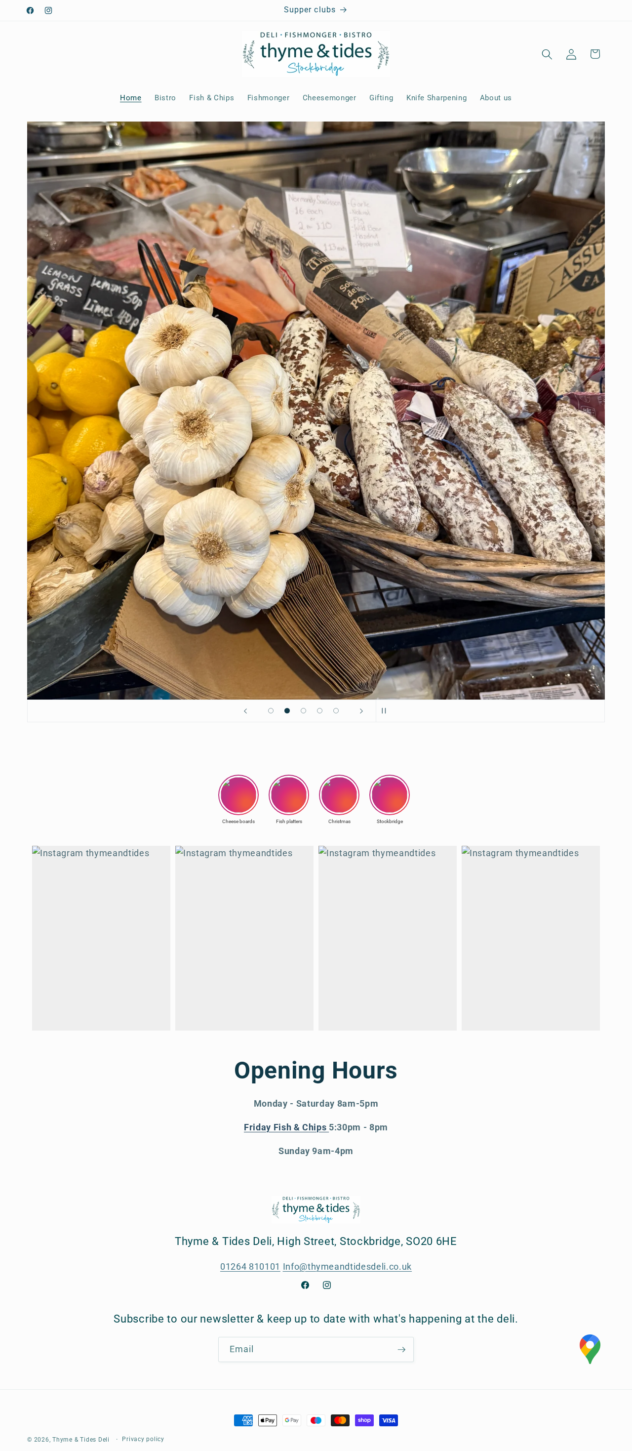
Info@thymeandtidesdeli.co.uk (347, 1267)
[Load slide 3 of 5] (303, 711)
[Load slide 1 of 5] (271, 711)
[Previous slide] (245, 711)
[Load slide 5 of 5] (336, 711)
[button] (547, 54)
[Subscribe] (401, 1350)
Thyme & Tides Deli (81, 1439)
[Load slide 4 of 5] (320, 711)
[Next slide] (361, 711)
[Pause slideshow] (386, 711)
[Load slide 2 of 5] (287, 711)
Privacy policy (143, 1439)
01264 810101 (250, 1267)
